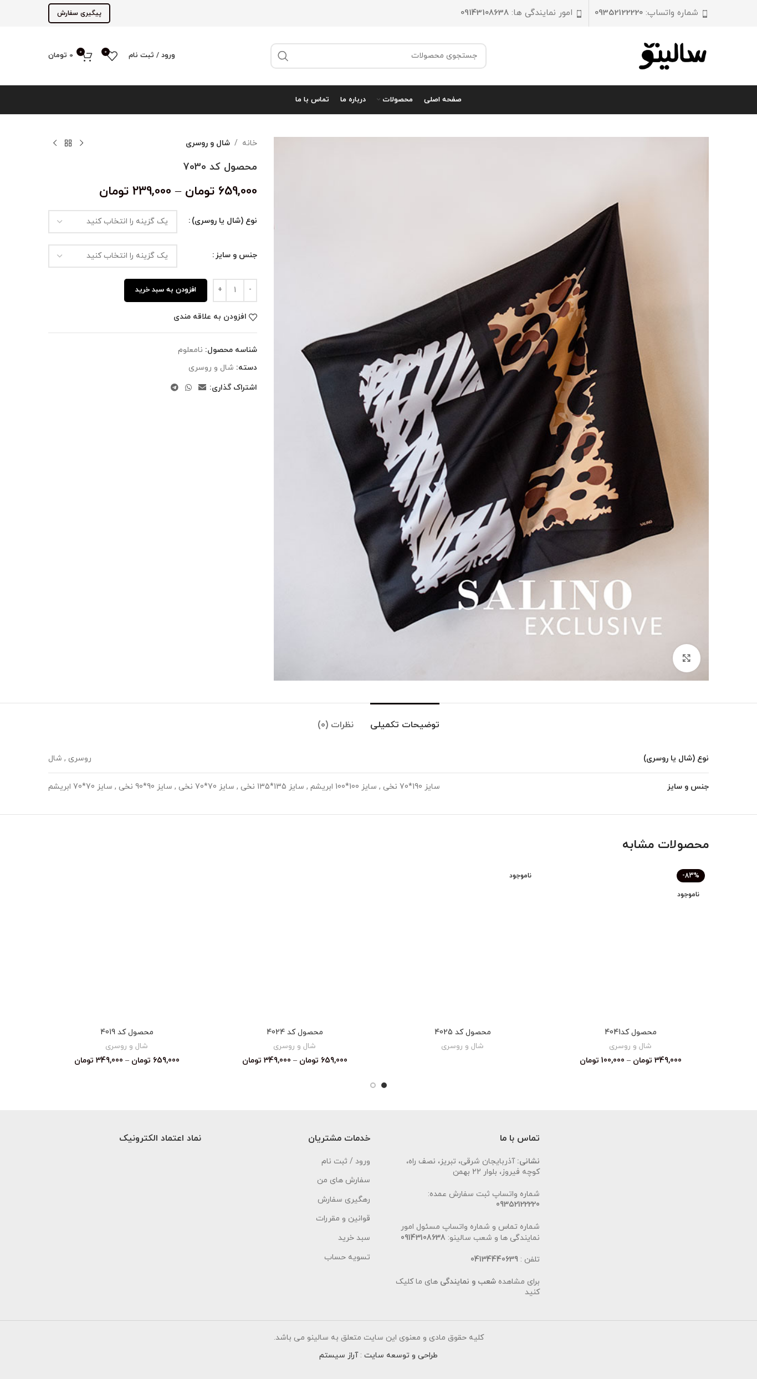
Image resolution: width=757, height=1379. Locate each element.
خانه (249, 143)
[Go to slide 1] (384, 1085)
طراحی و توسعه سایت (401, 1355)
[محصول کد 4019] (126, 943)
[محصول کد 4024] (294, 943)
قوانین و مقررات (343, 1218)
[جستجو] (283, 56)
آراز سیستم (338, 1355)
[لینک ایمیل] (202, 388)
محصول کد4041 (631, 1032)
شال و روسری (208, 143)
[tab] (404, 720)
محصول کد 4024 (295, 1032)
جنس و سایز (236, 255)
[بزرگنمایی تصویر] (686, 658)
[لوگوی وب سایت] (674, 55)
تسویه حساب (347, 1257)
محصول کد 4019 (127, 1032)
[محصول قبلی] (81, 143)
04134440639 (494, 1259)
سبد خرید (354, 1238)
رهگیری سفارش (344, 1199)
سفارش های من (343, 1180)
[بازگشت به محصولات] (68, 143)
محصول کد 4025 (462, 1032)
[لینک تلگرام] (174, 388)
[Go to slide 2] (373, 1085)
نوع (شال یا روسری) (224, 221)
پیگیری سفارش (79, 13)
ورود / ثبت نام (345, 1161)
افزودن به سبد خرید (165, 290)
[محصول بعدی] (55, 143)
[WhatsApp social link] (188, 388)
